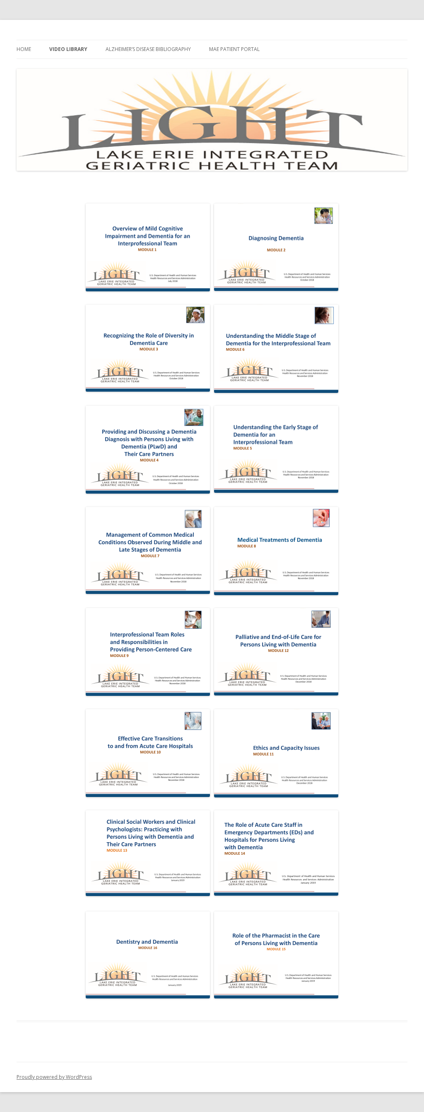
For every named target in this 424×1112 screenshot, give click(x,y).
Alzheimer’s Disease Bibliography (148, 49)
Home (24, 49)
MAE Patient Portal (234, 49)
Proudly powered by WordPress (54, 1077)
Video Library (68, 49)
